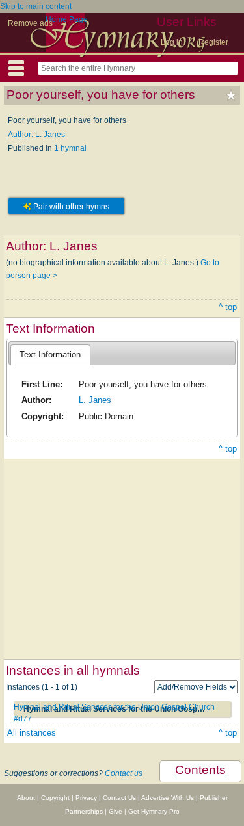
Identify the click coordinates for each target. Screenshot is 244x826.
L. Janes (95, 400)
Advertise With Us (167, 797)
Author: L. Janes (36, 134)
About (26, 797)
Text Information (50, 354)
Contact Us (119, 797)
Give (115, 811)
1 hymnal (70, 148)
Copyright (55, 797)
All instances (31, 733)
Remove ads (30, 23)
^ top (228, 307)
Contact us (123, 773)
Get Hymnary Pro (154, 811)
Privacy (86, 797)
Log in (172, 42)
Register (213, 42)
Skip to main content (36, 6)
